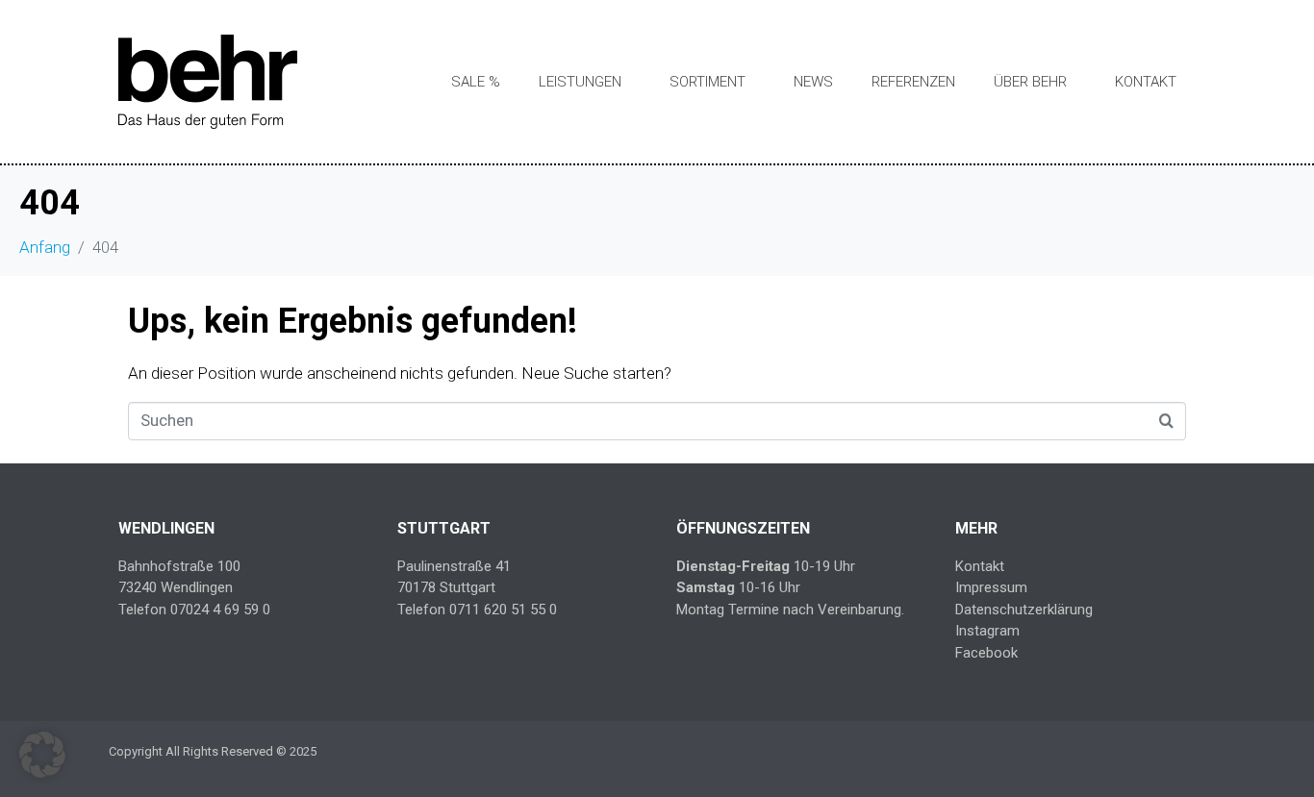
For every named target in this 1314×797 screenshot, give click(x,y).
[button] (42, 754)
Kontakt (1145, 81)
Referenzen (913, 81)
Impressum (991, 587)
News (813, 81)
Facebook (986, 652)
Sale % (475, 81)
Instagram (987, 630)
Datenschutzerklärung (1024, 609)
